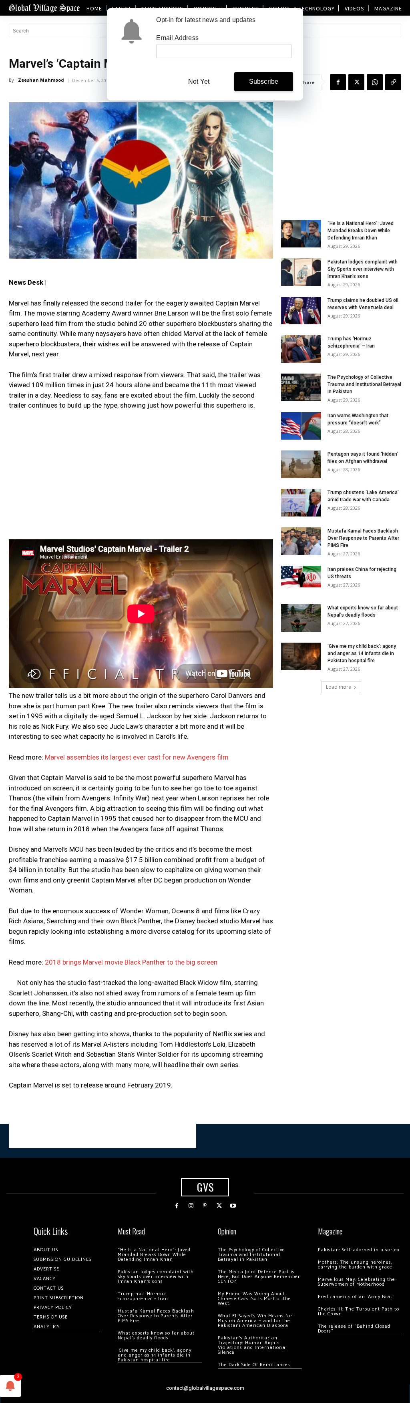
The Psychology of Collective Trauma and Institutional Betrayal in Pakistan (364, 384)
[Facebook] (338, 82)
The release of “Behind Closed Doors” (354, 1329)
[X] (356, 82)
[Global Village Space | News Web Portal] (44, 8)
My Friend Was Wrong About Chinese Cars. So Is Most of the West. (254, 1298)
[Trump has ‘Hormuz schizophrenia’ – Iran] (301, 349)
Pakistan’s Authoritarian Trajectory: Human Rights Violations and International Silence (252, 1345)
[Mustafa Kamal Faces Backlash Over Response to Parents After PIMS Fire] (301, 541)
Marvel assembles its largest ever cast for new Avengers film (137, 757)
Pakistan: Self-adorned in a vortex (359, 1250)
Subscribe (264, 81)
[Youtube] (233, 1206)
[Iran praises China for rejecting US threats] (301, 576)
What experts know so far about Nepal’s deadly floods (156, 1335)
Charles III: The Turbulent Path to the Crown (358, 1311)
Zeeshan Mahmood (41, 80)
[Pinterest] (205, 1206)
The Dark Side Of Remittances (254, 1365)
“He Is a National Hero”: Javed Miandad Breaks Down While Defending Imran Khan (361, 231)
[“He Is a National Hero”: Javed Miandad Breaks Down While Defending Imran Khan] (301, 233)
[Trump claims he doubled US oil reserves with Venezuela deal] (301, 310)
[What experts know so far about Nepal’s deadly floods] (301, 618)
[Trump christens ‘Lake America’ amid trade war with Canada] (301, 503)
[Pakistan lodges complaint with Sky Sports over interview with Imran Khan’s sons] (301, 272)
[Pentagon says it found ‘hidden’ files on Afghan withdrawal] (301, 464)
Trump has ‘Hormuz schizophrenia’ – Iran (143, 1296)
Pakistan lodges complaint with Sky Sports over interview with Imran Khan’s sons (363, 269)
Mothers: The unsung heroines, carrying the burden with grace (355, 1264)
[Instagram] (191, 1206)
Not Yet (198, 81)
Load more (338, 686)
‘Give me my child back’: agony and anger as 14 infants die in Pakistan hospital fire (362, 653)
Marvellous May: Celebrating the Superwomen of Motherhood (356, 1282)
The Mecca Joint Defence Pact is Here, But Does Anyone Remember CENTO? (259, 1276)
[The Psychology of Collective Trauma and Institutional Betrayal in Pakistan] (301, 387)
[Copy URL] (393, 82)
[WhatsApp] (375, 82)
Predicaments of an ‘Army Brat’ (356, 1296)
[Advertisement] (141, 477)
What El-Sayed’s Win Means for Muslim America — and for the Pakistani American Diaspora (255, 1320)
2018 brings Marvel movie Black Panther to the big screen (131, 962)
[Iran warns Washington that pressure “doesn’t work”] (301, 426)
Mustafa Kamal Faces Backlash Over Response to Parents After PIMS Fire (363, 538)
